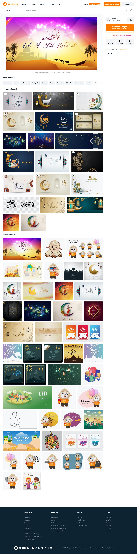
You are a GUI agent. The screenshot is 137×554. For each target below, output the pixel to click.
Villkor (91, 548)
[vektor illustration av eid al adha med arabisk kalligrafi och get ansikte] (18, 184)
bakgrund (25, 83)
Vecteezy (27, 520)
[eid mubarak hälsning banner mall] (54, 121)
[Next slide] (100, 83)
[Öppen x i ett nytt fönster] (48, 548)
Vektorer (24, 4)
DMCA (53, 520)
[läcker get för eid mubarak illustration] (52, 441)
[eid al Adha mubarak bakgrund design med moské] (73, 271)
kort (51, 83)
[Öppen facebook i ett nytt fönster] (33, 548)
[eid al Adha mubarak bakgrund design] (52, 161)
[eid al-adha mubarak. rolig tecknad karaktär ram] (54, 249)
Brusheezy (27, 517)
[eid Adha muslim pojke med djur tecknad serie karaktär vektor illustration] (93, 419)
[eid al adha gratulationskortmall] (12, 311)
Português (109, 523)
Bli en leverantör (82, 525)
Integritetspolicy (99, 548)
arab (16, 83)
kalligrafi (35, 83)
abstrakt (7, 83)
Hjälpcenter (80, 517)
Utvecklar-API (28, 531)
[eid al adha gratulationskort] (14, 141)
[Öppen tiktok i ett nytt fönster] (45, 548)
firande (59, 83)
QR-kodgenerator (29, 539)
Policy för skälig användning (113, 548)
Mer (60, 4)
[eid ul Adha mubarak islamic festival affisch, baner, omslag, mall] (12, 353)
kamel (44, 83)
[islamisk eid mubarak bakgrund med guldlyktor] (85, 205)
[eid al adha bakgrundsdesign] (93, 271)
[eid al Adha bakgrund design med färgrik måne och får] (11, 222)
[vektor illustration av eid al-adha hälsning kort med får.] (32, 271)
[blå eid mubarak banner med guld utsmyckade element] (79, 141)
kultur (89, 83)
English (108, 517)
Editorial (51, 4)
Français (108, 528)
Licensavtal (54, 517)
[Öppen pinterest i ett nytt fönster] (42, 548)
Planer (86, 4)
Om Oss (79, 523)
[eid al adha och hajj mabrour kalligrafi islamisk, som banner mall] (88, 121)
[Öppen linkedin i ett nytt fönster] (39, 548)
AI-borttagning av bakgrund (33, 536)
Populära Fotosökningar (58, 528)
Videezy (26, 523)
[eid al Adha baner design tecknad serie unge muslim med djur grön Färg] (27, 397)
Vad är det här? (123, 49)
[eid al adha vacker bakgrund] (41, 141)
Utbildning (27, 528)
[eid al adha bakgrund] (53, 101)
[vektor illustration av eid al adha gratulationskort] (22, 249)
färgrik (68, 83)
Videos (42, 4)
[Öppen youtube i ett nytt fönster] (51, 548)
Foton (34, 4)
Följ (131, 20)
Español (108, 520)
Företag (26, 525)
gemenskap (79, 83)
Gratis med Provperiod (120, 28)
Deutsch (108, 525)
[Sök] (126, 10)
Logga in (127, 4)
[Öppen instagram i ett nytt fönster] (36, 548)
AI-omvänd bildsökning (31, 534)
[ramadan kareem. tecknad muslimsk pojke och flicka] (32, 481)
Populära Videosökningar (59, 531)
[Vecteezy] (10, 4)
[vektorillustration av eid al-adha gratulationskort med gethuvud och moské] (17, 101)
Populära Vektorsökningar (59, 525)
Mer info (110, 54)
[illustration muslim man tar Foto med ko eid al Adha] (92, 374)
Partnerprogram (56, 523)
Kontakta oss (81, 520)
